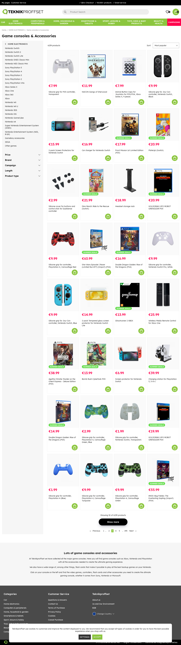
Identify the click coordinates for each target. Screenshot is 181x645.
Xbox (7, 98)
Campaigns (9, 632)
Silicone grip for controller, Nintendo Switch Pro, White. (161, 265)
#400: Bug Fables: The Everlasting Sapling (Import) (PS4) (161, 498)
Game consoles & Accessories (38, 30)
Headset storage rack (125, 206)
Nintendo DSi (11, 114)
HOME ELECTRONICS (17, 30)
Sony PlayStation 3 (13, 75)
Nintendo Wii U (11, 106)
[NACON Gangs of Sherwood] (96, 66)
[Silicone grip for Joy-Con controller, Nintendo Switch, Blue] (63, 295)
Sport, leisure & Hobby (14, 620)
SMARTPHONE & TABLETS (13, 616)
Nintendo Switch (12, 48)
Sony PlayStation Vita (14, 83)
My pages (6, 3)
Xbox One (9, 91)
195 (125, 531)
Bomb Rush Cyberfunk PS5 (93, 379)
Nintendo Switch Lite (14, 56)
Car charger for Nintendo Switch (96, 150)
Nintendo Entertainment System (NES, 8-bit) (22, 133)
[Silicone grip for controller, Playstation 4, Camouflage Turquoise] (96, 470)
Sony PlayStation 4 (13, 71)
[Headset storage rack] (130, 181)
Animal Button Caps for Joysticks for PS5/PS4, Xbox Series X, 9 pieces (128, 94)
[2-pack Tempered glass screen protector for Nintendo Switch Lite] (96, 295)
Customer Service (18, 3)
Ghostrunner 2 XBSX (124, 321)
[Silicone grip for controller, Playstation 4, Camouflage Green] (130, 470)
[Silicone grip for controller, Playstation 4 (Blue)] (63, 470)
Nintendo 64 (10, 122)
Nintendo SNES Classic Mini (17, 60)
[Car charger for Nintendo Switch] (96, 124)
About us (96, 600)
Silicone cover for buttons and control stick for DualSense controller (62, 208)
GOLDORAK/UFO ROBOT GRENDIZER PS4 (160, 438)
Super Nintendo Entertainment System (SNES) (22, 126)
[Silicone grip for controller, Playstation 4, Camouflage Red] (63, 239)
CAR (5, 600)
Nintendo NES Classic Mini (16, 63)
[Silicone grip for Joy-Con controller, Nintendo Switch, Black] (163, 66)
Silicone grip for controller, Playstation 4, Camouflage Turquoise (93, 498)
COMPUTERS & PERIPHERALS (15, 608)
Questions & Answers (57, 600)
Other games (11, 146)
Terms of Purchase (56, 608)
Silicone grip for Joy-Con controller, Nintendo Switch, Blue (63, 322)
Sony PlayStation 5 (13, 67)
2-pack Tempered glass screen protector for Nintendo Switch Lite (95, 323)
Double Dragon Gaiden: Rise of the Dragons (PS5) (62, 438)
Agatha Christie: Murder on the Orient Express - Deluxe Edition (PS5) (62, 381)
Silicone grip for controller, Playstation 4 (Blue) (60, 497)
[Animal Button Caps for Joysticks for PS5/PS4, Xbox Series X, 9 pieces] (130, 66)
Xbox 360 (9, 94)
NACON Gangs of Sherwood (94, 92)
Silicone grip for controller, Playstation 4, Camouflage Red (62, 265)
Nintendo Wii (10, 102)
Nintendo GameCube (14, 118)
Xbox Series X (11, 87)
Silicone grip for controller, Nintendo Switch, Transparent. (128, 438)
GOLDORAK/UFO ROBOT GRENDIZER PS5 (160, 207)
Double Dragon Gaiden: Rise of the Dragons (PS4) (128, 265)
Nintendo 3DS (11, 110)
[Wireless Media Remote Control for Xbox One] (163, 295)
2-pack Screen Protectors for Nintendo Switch (61, 151)
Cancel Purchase (55, 620)
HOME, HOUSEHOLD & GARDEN (16, 612)
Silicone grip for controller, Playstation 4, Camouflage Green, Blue (93, 439)
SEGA (7, 142)
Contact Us (53, 604)
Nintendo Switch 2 (13, 52)
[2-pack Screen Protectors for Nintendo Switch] (63, 124)
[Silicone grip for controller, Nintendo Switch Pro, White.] (163, 239)
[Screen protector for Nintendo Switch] (130, 353)
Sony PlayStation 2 (13, 79)
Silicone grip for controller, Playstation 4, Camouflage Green (127, 498)
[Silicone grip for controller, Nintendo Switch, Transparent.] (130, 412)
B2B (94, 608)
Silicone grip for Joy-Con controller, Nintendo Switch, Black (161, 94)
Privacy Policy (54, 612)
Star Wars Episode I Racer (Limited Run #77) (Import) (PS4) (96, 265)
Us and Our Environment (103, 604)
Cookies (51, 616)
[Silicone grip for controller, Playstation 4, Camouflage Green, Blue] (96, 412)
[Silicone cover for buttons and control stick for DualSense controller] (63, 181)
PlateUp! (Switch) (156, 150)
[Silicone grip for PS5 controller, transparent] (63, 66)
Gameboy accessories (15, 138)
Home (4, 30)
